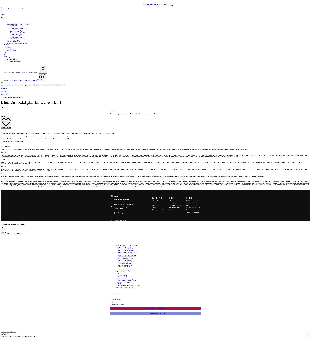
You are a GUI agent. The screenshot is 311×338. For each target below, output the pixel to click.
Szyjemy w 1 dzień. (155, 308)
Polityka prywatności (191, 200)
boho (2, 336)
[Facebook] (114, 213)
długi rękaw (13, 336)
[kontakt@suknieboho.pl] (112, 302)
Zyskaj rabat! (155, 313)
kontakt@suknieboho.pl (120, 207)
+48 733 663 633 (119, 209)
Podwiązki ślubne (5, 94)
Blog (187, 205)
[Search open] (1, 10)
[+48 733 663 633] (112, 297)
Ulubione (3, 14)
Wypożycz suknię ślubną (158, 210)
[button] (43, 70)
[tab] (157, 130)
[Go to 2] (49, 85)
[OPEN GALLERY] (21, 72)
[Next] (2, 83)
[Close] (1, 237)
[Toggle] (1, 143)
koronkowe (25, 336)
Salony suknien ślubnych (175, 205)
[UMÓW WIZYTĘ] (112, 292)
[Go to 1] (17, 85)
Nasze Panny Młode (174, 207)
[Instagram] (118, 213)
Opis (5, 130)
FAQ (170, 210)
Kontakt (188, 210)
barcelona (19, 336)
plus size (7, 336)
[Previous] (1, 83)
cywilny (31, 336)
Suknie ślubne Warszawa (193, 207)
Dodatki (154, 203)
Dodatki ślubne (4, 91)
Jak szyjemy (172, 203)
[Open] (1, 12)
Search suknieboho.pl (6, 331)
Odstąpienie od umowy (192, 212)
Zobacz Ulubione (17, 233)
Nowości (154, 205)
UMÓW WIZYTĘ (116, 294)
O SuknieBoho (173, 200)
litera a (35, 336)
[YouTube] (122, 213)
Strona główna (4, 88)
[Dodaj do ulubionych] (1, 231)
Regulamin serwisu (191, 203)
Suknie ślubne (155, 200)
